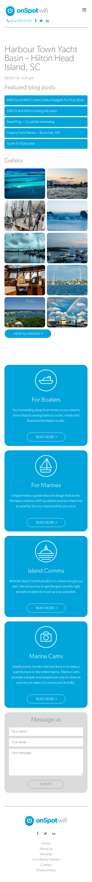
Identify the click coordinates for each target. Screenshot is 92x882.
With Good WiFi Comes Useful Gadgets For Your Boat (45, 100)
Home (46, 843)
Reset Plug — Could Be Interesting (30, 122)
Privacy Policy (46, 870)
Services (46, 854)
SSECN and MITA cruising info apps (32, 111)
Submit (46, 784)
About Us (46, 849)
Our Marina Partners (46, 860)
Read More (45, 437)
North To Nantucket (21, 144)
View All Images (27, 334)
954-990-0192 (21, 21)
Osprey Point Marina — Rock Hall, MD (33, 133)
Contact (46, 865)
